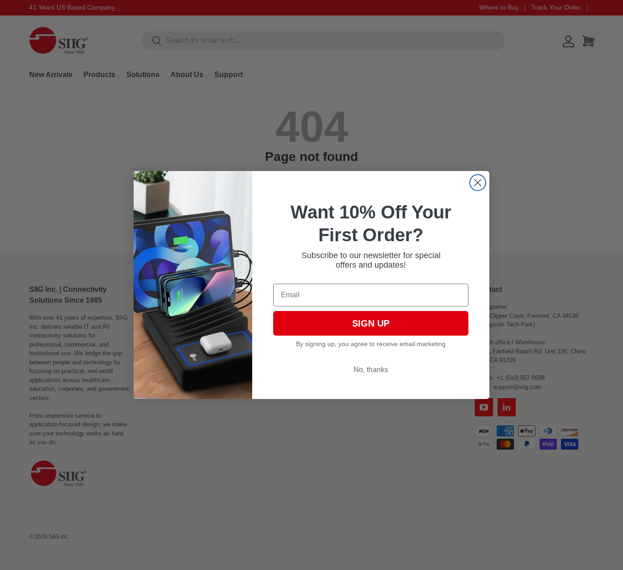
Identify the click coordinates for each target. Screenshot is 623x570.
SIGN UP (370, 323)
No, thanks (370, 369)
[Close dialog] (478, 183)
